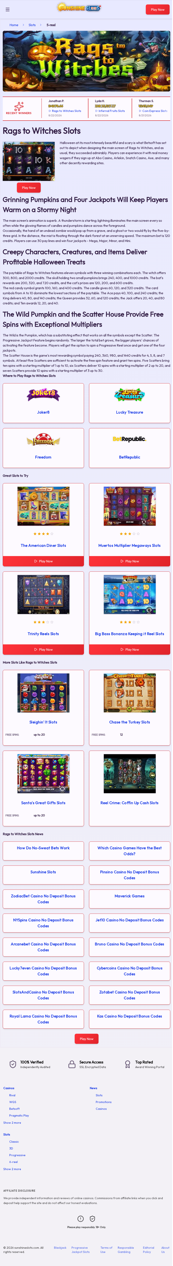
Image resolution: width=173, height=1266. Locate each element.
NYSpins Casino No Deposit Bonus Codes (43, 923)
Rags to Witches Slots (58, 111)
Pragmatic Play (19, 1115)
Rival (12, 1095)
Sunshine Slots (43, 872)
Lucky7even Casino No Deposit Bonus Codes (43, 971)
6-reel (13, 1162)
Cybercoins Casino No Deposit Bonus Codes (129, 971)
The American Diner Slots (43, 545)
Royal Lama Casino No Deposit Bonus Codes (43, 1019)
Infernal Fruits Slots (104, 111)
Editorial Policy (148, 1250)
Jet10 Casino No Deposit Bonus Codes (130, 920)
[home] (79, 15)
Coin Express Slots (147, 111)
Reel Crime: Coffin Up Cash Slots (129, 802)
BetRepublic (129, 457)
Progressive (17, 1155)
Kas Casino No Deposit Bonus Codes (129, 1016)
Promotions (104, 1102)
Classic (14, 1142)
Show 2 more (12, 1123)
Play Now (158, 9)
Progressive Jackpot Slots (81, 1250)
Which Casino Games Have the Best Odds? (129, 850)
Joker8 (43, 412)
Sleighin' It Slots (43, 722)
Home (13, 25)
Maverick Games (130, 896)
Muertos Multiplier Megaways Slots (130, 545)
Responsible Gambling (126, 1250)
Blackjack (60, 1248)
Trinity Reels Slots (43, 633)
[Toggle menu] (7, 9)
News (93, 1088)
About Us (165, 1250)
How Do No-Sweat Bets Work (43, 847)
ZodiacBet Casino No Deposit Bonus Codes (43, 899)
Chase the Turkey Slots (129, 722)
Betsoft (14, 1109)
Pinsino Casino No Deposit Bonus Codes (129, 875)
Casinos (8, 1088)
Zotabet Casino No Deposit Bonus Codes (129, 995)
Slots (32, 25)
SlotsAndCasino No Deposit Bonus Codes (43, 995)
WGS (12, 1102)
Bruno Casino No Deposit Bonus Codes (129, 944)
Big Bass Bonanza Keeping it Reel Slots (129, 633)
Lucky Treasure (129, 412)
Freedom (43, 457)
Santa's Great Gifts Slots (43, 802)
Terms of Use (106, 1250)
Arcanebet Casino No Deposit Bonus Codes (43, 947)
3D (11, 1148)
